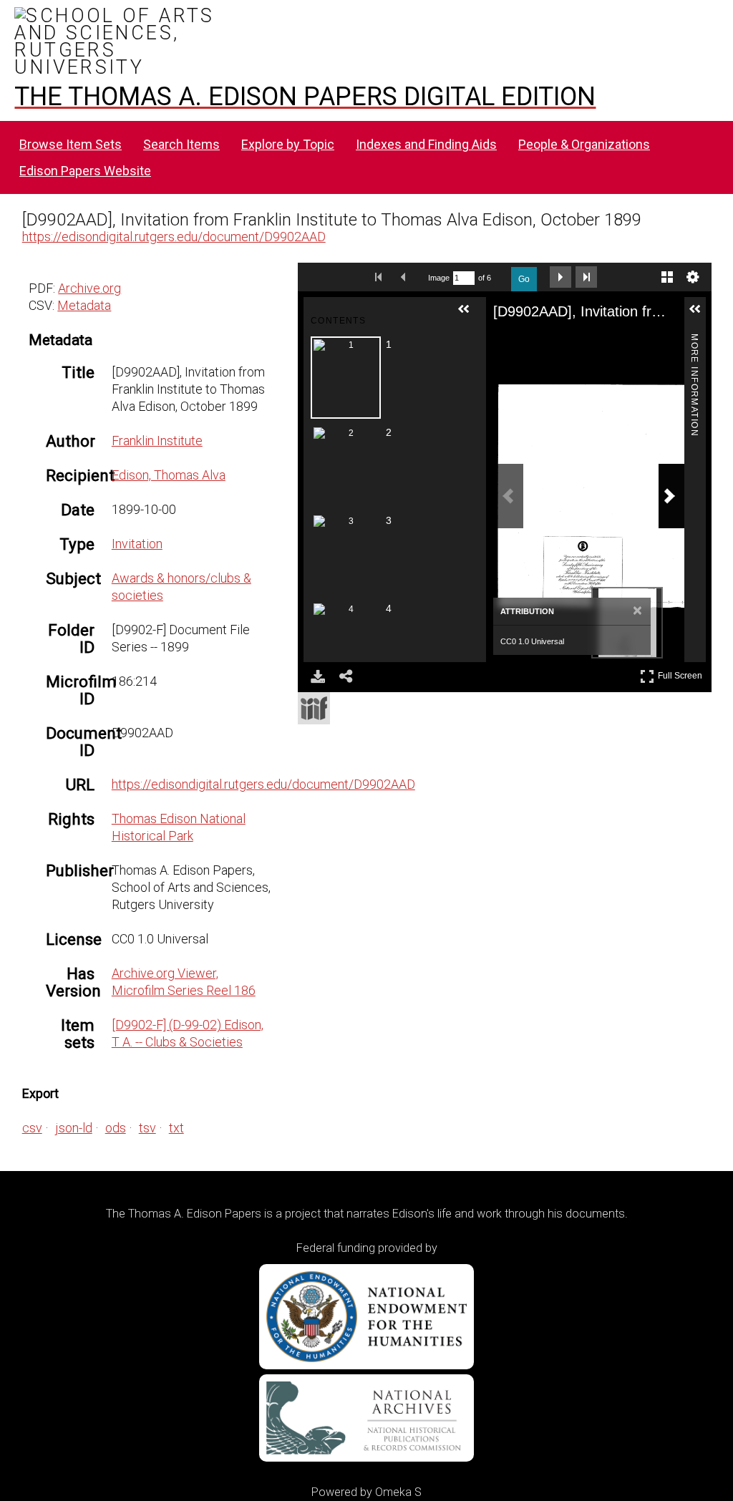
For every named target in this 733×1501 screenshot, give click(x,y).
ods (115, 1127)
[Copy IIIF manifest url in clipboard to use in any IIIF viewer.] (314, 708)
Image (439, 277)
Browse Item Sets (70, 144)
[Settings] (693, 277)
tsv (147, 1127)
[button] (469, 315)
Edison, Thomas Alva (168, 474)
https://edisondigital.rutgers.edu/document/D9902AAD (174, 236)
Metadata (84, 305)
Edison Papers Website (85, 170)
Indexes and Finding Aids (426, 144)
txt (176, 1127)
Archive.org (89, 288)
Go (524, 279)
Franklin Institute (157, 440)
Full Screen (682, 673)
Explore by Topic (287, 144)
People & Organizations (584, 144)
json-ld (73, 1127)
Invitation (137, 543)
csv (32, 1127)
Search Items (181, 144)
